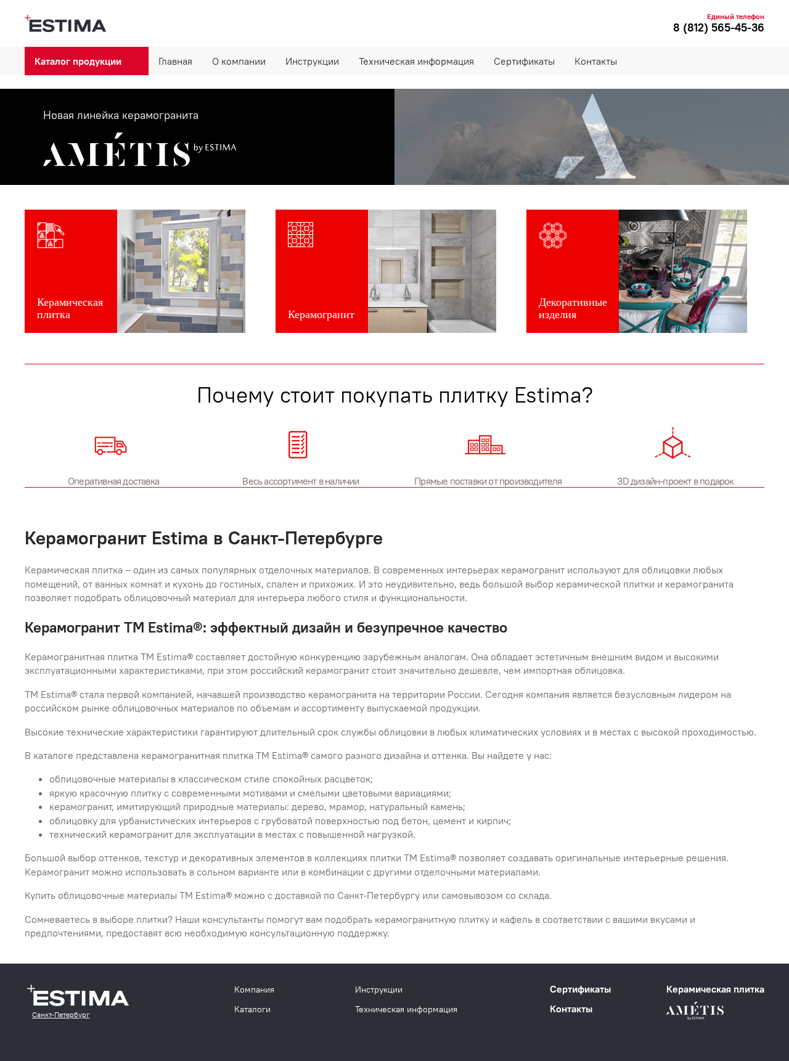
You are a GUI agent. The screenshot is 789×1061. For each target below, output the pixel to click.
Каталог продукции (78, 61)
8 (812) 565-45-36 (718, 27)
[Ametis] (394, 136)
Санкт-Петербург (60, 1014)
